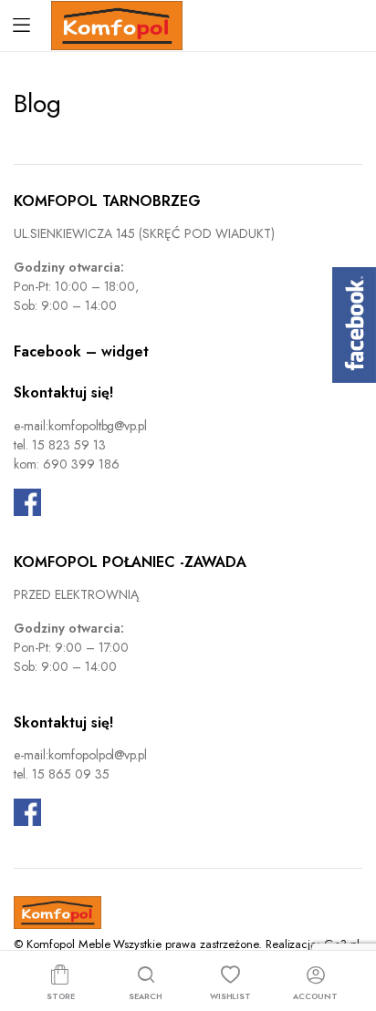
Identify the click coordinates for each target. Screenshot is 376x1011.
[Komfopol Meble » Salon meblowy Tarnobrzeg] (117, 25)
